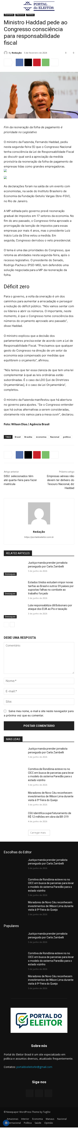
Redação (17, 52)
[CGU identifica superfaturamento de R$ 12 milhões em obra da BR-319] (14, 818)
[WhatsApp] (45, 62)
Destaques (10, 574)
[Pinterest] (37, 62)
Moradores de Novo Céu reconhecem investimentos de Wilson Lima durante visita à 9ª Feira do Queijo (50, 796)
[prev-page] (6, 624)
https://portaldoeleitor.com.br (39, 537)
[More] (54, 62)
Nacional (20, 14)
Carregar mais (38, 832)
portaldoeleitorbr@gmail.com (34, 1067)
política (67, 436)
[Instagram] (39, 1093)
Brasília (28, 436)
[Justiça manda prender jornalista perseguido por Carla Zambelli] (14, 568)
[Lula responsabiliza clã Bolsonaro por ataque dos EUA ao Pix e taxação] (14, 611)
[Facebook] (19, 62)
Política (30, 14)
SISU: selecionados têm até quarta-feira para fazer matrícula (20, 480)
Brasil (18, 436)
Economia (9, 14)
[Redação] (6, 53)
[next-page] (12, 624)
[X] (28, 62)
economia (41, 436)
